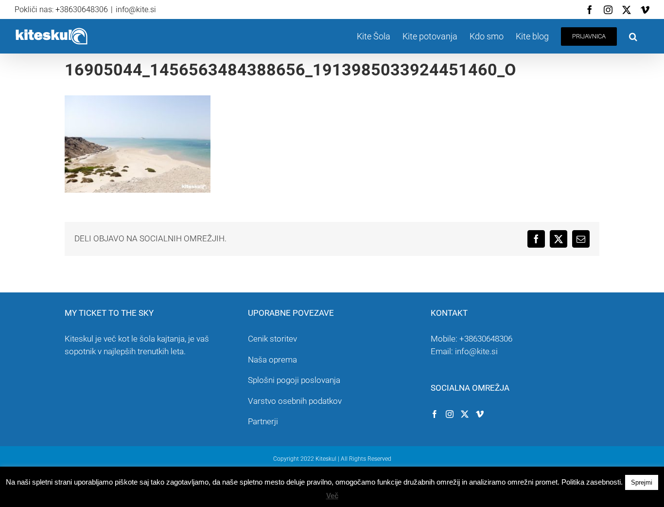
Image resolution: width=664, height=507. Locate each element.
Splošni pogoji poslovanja (294, 380)
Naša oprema (272, 359)
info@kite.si (136, 9)
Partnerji (263, 421)
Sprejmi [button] (641, 482)
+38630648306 (485, 339)
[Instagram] (450, 414)
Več (332, 495)
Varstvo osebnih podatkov (295, 401)
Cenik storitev (272, 339)
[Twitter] (465, 414)
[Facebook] (434, 414)
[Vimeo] (480, 414)
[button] (633, 36)
